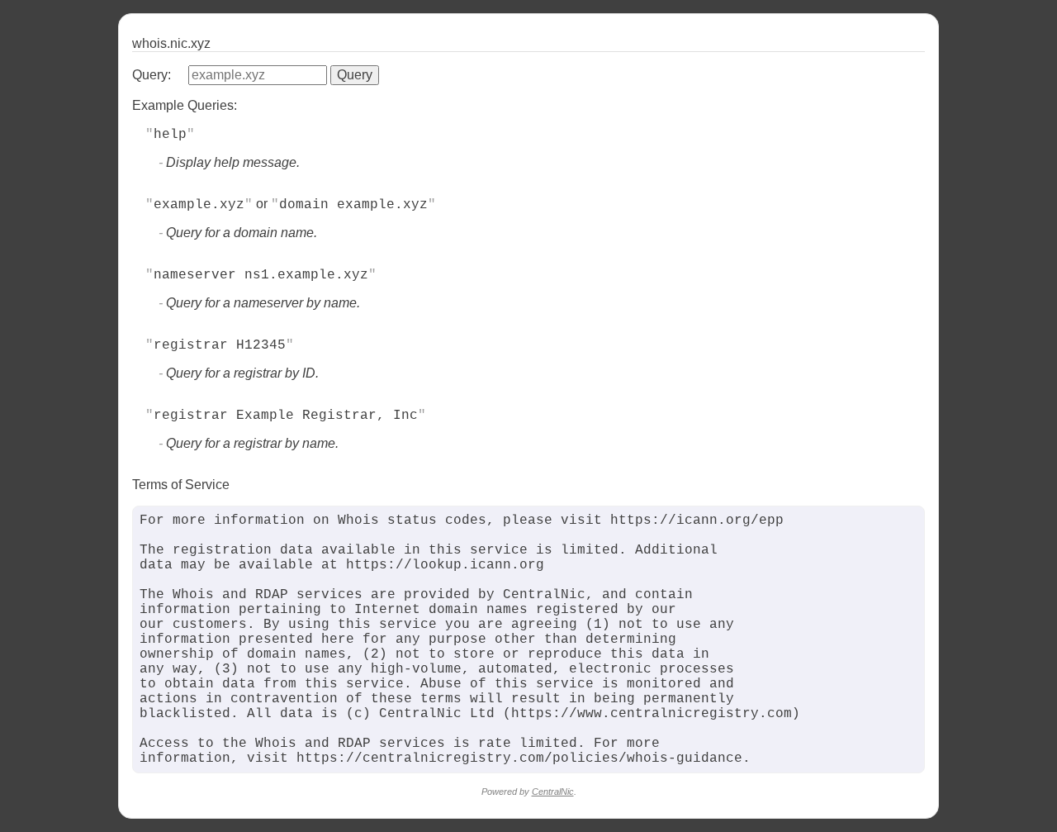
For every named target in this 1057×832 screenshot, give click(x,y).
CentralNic (553, 791)
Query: (151, 75)
